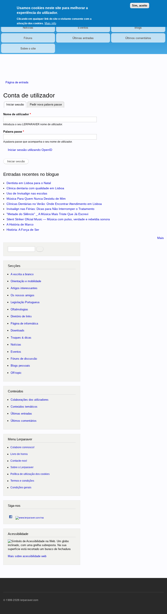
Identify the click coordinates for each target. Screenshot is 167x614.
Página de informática (24, 323)
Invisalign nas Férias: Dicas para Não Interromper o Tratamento (50, 209)
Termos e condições (22, 480)
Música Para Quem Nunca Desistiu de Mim (36, 198)
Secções (14, 266)
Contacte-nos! (18, 460)
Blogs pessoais (20, 365)
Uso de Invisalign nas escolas (27, 193)
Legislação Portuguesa (25, 302)
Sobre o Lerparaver (21, 467)
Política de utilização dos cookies (30, 473)
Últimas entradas (83, 38)
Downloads (17, 330)
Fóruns (28, 38)
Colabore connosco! (22, 447)
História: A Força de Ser (23, 229)
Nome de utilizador (17, 114)
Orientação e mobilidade (26, 281)
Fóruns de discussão (24, 358)
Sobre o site (28, 48)
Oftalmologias (19, 309)
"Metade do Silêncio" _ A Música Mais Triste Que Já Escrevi (47, 214)
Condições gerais (20, 487)
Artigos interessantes (24, 288)
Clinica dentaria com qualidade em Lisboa (35, 188)
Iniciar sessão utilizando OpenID (30, 149)
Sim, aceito (139, 5)
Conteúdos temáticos (24, 406)
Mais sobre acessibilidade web (27, 556)
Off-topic (16, 372)
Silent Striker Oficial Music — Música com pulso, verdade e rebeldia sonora (58, 219)
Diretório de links (21, 316)
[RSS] (29, 516)
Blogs (138, 27)
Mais (160, 238)
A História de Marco (20, 224)
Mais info (50, 23)
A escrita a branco (22, 274)
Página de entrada (16, 82)
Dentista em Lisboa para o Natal (29, 183)
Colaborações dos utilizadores (29, 399)
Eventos (83, 27)
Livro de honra (19, 454)
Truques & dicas (21, 337)
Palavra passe (13, 131)
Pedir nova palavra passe (46, 104)
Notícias (28, 27)
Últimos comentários (138, 38)
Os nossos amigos (22, 295)
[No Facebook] (10, 515)
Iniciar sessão (16, 104)
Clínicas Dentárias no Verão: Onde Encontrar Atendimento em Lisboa (54, 204)
